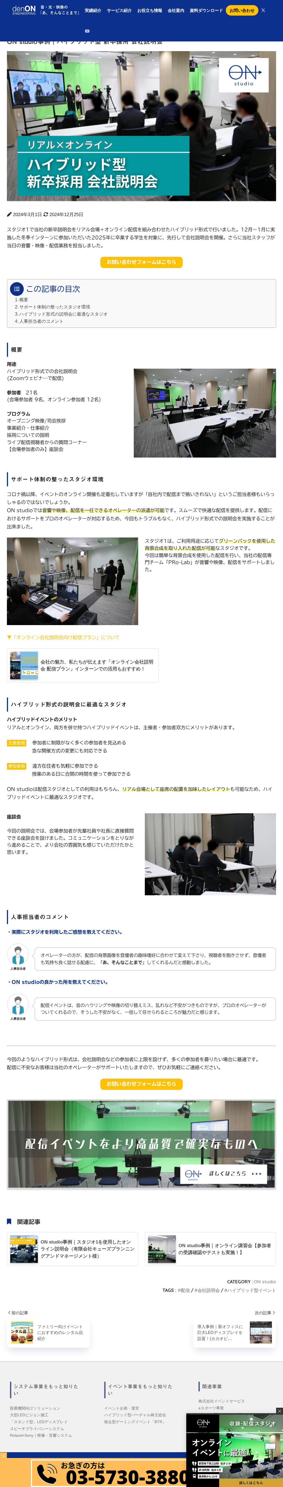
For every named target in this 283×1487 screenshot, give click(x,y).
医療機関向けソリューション (35, 1408)
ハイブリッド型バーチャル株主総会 (135, 1415)
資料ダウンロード (206, 10)
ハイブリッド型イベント (251, 1290)
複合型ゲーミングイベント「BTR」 (135, 1422)
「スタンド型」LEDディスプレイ (39, 1422)
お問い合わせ (242, 10)
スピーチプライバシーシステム (37, 1428)
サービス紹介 (119, 10)
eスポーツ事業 (211, 1408)
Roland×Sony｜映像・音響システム (41, 1435)
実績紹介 (93, 10)
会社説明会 (209, 1290)
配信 (185, 1290)
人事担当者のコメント (41, 321)
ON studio (265, 1281)
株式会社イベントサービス (221, 1401)
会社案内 (176, 10)
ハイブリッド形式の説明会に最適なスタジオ (63, 313)
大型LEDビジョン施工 (29, 1415)
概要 (23, 299)
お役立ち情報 (149, 10)
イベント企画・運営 (121, 1408)
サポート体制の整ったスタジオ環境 (54, 306)
